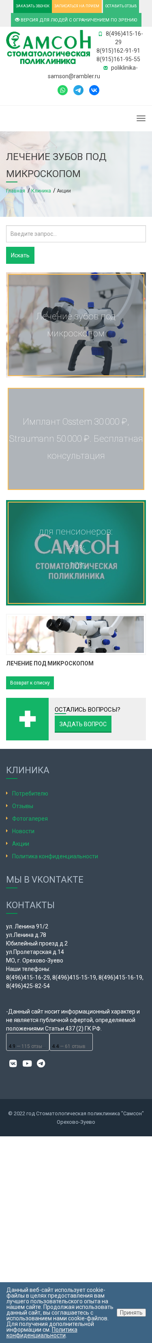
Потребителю (30, 793)
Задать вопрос (83, 724)
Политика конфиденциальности (55, 856)
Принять (131, 1312)
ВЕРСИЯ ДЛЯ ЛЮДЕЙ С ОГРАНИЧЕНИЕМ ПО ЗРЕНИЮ (78, 20)
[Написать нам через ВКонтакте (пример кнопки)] (94, 89)
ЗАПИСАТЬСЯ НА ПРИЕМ (76, 6)
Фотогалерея (30, 818)
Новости (23, 831)
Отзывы (22, 806)
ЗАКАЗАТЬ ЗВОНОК (32, 6)
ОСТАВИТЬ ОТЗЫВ (121, 6)
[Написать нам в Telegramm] (80, 89)
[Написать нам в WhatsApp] (62, 89)
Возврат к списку (30, 683)
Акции (20, 843)
